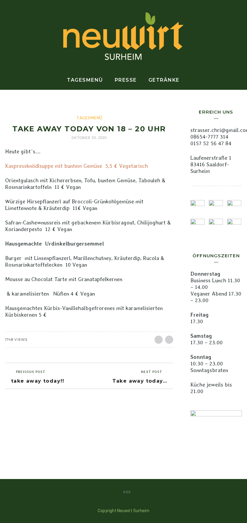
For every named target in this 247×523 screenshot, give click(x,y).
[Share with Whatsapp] (169, 340)
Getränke (164, 80)
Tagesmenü (85, 80)
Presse (126, 80)
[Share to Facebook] (159, 340)
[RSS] (6, 35)
